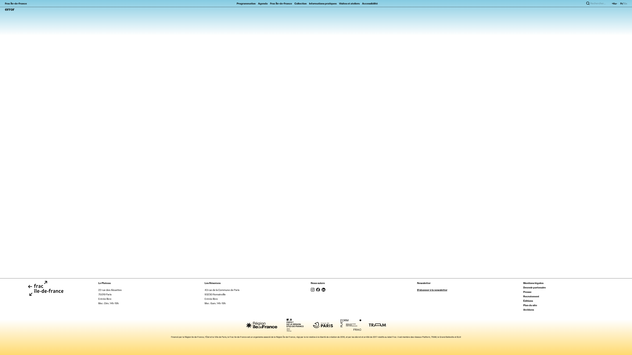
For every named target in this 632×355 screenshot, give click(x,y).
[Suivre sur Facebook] (319, 290)
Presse (527, 291)
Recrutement (531, 296)
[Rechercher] (588, 3)
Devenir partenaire (534, 287)
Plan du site (530, 305)
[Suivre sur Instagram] (313, 290)
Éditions (528, 300)
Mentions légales (533, 283)
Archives (528, 309)
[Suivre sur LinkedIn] (324, 290)
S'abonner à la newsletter (432, 289)
